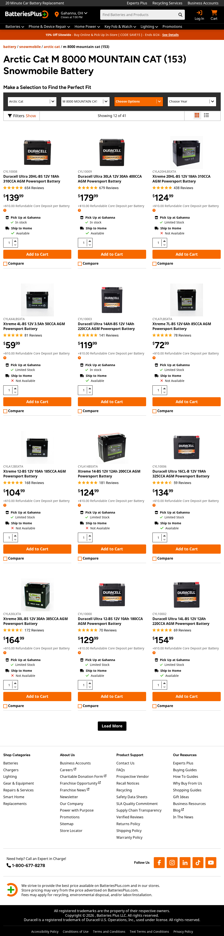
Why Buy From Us (187, 783)
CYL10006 (159, 466)
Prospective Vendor (132, 776)
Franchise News (73, 790)
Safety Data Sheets (131, 796)
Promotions (70, 817)
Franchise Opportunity (79, 783)
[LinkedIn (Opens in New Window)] (185, 862)
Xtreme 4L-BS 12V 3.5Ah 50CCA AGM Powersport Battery (34, 326)
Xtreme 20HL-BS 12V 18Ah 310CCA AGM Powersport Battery (181, 179)
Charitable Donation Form (82, 776)
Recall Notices (127, 783)
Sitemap (67, 823)
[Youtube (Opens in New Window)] (210, 862)
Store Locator (71, 830)
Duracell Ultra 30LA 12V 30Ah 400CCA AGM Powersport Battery (110, 179)
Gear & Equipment (18, 783)
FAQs (120, 770)
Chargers (11, 770)
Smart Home (13, 796)
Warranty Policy (129, 837)
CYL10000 (85, 614)
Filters (18, 115)
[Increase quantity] (15, 241)
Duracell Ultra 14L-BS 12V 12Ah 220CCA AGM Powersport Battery (180, 621)
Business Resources (189, 803)
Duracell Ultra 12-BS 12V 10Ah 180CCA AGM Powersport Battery (110, 621)
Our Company (71, 803)
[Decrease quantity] (15, 244)
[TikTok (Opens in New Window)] (197, 862)
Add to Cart (37, 254)
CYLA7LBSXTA (162, 319)
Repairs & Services (18, 790)
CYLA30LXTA (12, 614)
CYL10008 (10, 171)
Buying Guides (185, 770)
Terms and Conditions (109, 931)
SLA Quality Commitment (137, 803)
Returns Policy (128, 823)
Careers (67, 770)
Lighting (10, 776)
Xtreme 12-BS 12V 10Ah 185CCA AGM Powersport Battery (34, 474)
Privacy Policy (183, 931)
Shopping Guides (187, 790)
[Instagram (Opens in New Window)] (172, 862)
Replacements (15, 803)
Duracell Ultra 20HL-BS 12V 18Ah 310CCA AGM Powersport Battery (31, 179)
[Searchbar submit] (180, 14)
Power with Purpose (77, 810)
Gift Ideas (181, 796)
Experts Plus (137, 3)
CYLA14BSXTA (88, 466)
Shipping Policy (129, 830)
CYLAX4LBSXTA (14, 319)
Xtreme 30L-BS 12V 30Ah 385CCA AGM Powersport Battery (35, 621)
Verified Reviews (130, 817)
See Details (170, 35)
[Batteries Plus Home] (27, 14)
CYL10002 (159, 614)
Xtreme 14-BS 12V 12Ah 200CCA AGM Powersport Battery (109, 474)
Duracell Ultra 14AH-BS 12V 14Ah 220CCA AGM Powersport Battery (106, 326)
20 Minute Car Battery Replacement (34, 3)
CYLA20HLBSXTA (164, 171)
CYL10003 (85, 319)
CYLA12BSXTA (13, 466)
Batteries (10, 763)
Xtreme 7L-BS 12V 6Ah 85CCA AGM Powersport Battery (181, 326)
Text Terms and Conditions (149, 931)
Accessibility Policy (44, 931)
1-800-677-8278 (28, 865)
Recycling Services (167, 3)
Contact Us (125, 763)
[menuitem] (14, 26)
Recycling (124, 790)
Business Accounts (203, 3)
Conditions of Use (76, 931)
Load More (112, 726)
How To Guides (185, 776)
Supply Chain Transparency (138, 810)
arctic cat (52, 46)
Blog (177, 810)
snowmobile (30, 46)
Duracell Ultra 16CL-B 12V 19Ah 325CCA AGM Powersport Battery (180, 474)
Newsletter (69, 796)
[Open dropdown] (4, 210)
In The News (183, 817)
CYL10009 (85, 171)
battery (9, 46)
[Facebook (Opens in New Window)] (159, 862)
